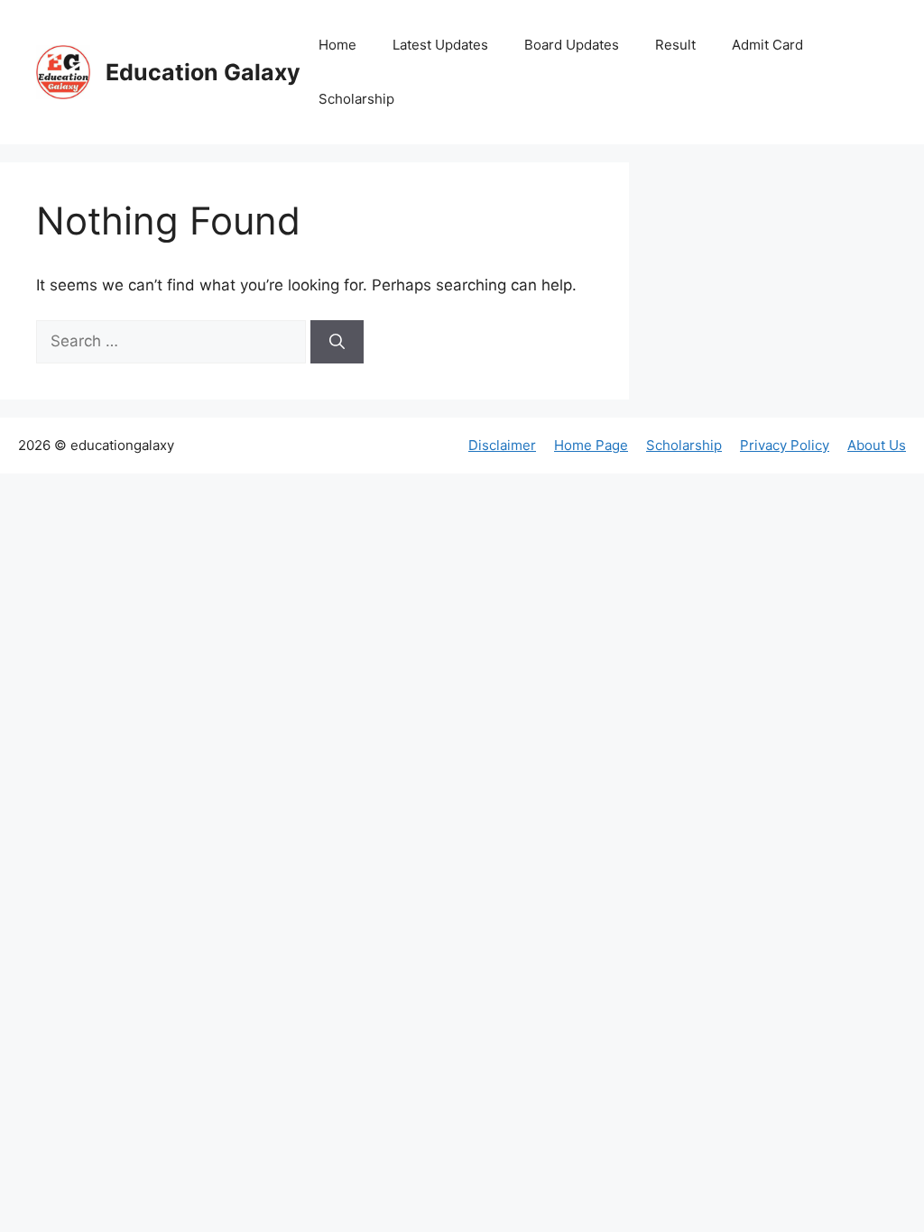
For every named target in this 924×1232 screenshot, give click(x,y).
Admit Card (767, 44)
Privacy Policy (784, 445)
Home (337, 44)
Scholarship (356, 98)
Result (675, 44)
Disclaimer (502, 445)
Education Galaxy (203, 72)
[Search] (337, 341)
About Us (876, 445)
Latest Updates (440, 44)
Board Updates (571, 44)
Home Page (591, 445)
